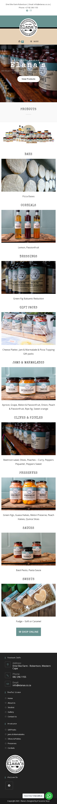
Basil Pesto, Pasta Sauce (28, 570)
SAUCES (28, 528)
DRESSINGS (28, 256)
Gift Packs (12, 729)
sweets (29, 579)
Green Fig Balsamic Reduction (28, 298)
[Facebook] (9, 785)
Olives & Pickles (14, 739)
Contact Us (12, 716)
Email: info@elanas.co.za (39, 4)
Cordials (11, 748)
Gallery (11, 712)
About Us (11, 703)
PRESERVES (28, 473)
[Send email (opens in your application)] (30, 10)
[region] (28, 73)
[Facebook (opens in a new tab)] (27, 10)
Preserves (12, 743)
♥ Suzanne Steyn (43, 801)
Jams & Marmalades (16, 734)
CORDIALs (28, 205)
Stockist (11, 707)
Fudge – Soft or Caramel (28, 621)
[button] (26, 100)
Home (10, 698)
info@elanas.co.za (22, 685)
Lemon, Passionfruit (28, 247)
